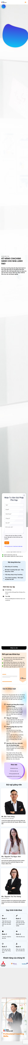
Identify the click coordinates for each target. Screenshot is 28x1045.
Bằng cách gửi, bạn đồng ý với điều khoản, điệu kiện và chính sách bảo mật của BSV (13, 537)
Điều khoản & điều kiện (17, 546)
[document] (14, 522)
